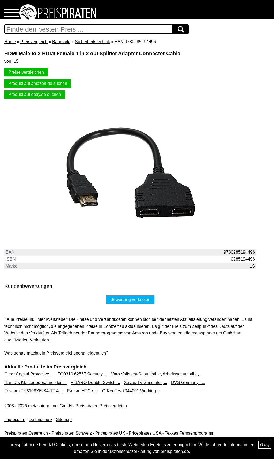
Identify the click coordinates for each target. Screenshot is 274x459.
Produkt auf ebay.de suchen (34, 94)
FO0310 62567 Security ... (82, 374)
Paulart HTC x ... (82, 391)
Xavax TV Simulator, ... (145, 382)
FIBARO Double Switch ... (95, 382)
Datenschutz (40, 419)
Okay (265, 444)
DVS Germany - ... (188, 382)
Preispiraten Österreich (26, 433)
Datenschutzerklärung (130, 451)
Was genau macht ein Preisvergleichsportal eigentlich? (56, 353)
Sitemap (64, 419)
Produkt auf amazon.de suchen (37, 83)
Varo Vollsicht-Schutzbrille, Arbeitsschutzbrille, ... (157, 374)
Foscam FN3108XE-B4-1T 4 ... (33, 391)
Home (10, 41)
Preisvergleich (34, 41)
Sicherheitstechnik (92, 41)
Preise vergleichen (26, 72)
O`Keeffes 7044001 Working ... (131, 391)
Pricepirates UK (110, 433)
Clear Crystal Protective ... (29, 374)
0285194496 (243, 259)
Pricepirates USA (145, 433)
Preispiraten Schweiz (71, 433)
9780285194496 (239, 252)
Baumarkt (61, 41)
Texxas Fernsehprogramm (189, 433)
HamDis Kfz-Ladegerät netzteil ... (35, 382)
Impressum (14, 419)
